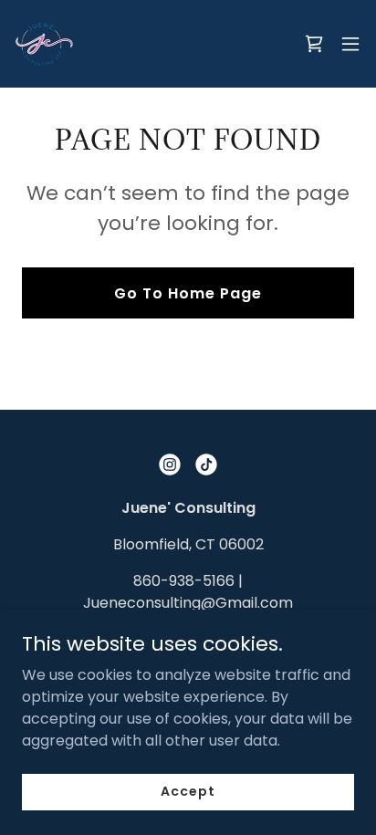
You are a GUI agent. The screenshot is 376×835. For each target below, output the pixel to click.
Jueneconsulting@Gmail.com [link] (188, 602)
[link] (44, 43)
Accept (187, 791)
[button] (350, 44)
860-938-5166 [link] (184, 580)
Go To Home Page (188, 293)
